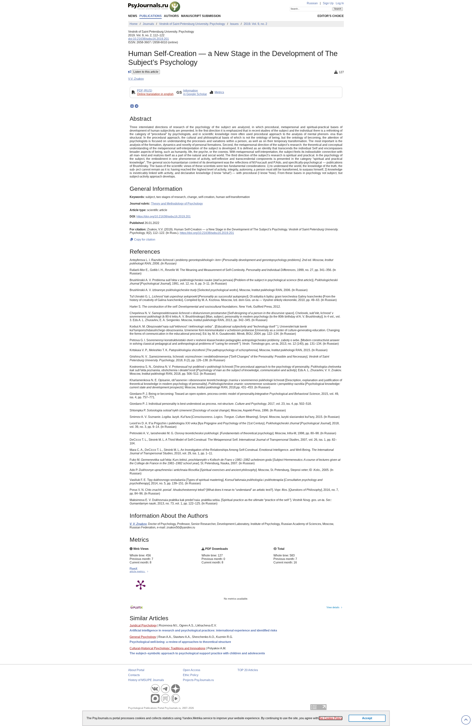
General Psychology (143, 636)
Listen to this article (145, 71)
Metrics (219, 92)
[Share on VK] (132, 106)
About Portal (136, 670)
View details (333, 607)
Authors (171, 16)
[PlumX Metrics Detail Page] (141, 585)
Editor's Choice (330, 16)
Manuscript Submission (201, 16)
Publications (150, 16)
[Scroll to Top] (466, 720)
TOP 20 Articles (247, 670)
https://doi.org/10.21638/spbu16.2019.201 (163, 216)
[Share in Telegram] (136, 106)
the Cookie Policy (330, 718)
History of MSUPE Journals (146, 680)
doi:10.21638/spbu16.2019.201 (148, 38)
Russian (312, 3)
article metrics (137, 571)
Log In (340, 3)
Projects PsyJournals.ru (198, 680)
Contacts (134, 675)
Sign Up (328, 3)
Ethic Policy (190, 675)
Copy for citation (144, 239)
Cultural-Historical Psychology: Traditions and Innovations (167, 648)
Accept (367, 718)
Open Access (191, 670)
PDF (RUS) (144, 90)
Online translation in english (155, 94)
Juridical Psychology (143, 625)
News (132, 16)
